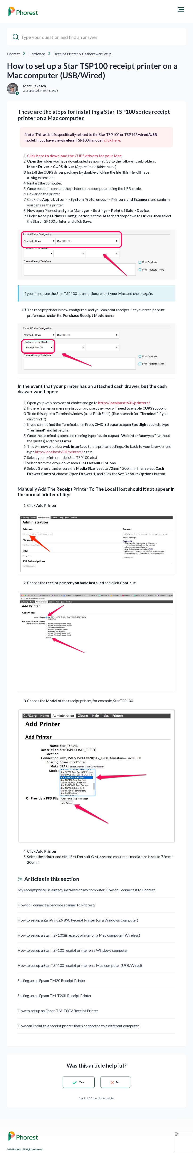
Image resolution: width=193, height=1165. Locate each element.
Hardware (36, 53)
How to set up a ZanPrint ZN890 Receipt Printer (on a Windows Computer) (78, 920)
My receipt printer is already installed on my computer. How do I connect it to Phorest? (87, 890)
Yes (81, 1082)
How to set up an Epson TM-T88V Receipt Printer (58, 1010)
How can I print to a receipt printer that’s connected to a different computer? (79, 1025)
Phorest (13, 53)
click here (112, 140)
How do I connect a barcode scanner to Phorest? (57, 905)
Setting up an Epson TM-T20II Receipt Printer (55, 995)
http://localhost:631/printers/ (124, 402)
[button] (181, 9)
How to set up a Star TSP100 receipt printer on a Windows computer (73, 950)
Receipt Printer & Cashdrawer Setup (83, 53)
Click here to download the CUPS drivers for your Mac (74, 155)
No (118, 1082)
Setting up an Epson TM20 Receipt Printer (51, 980)
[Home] (23, 11)
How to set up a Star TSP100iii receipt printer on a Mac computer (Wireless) (79, 935)
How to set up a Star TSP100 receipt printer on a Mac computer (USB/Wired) (80, 965)
